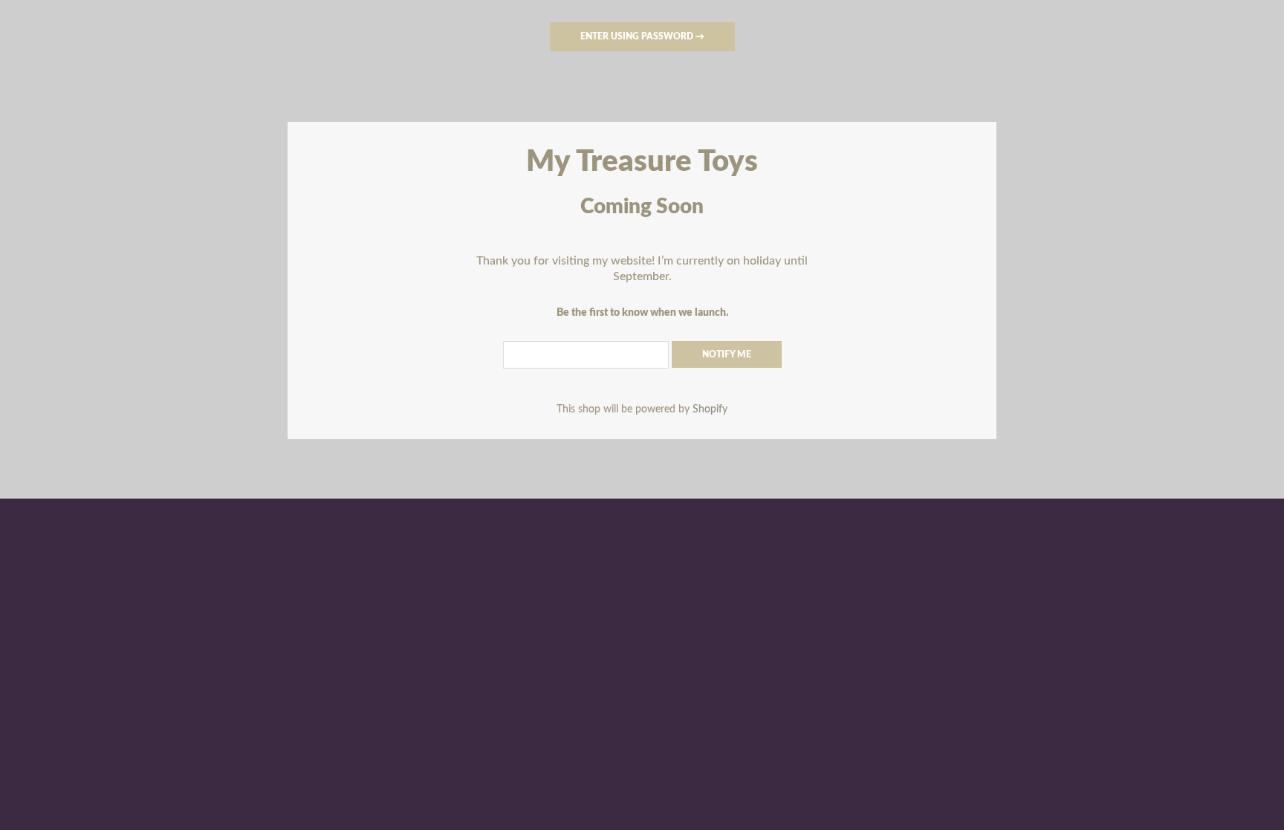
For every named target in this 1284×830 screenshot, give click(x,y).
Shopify (710, 409)
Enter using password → (642, 36)
